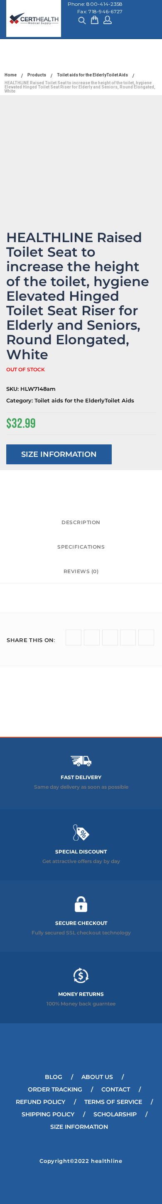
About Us (97, 1077)
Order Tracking (55, 1089)
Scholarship (115, 1114)
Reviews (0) (81, 571)
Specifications (81, 547)
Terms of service (113, 1102)
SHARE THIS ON (31, 640)
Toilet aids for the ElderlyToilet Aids (84, 400)
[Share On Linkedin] (128, 637)
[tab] (81, 522)
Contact (115, 1089)
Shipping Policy (48, 1114)
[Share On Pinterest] (146, 637)
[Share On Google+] (110, 637)
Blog (53, 1077)
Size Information (59, 454)
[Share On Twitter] (73, 637)
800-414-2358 (104, 4)
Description (81, 522)
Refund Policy (40, 1102)
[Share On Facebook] (92, 637)
